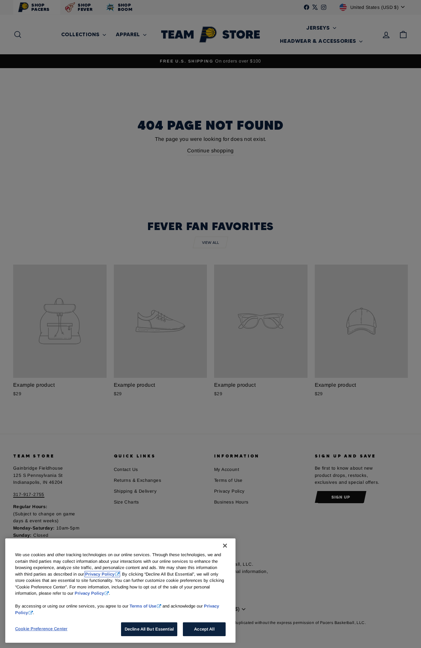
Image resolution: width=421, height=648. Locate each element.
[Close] (225, 545)
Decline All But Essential (149, 629)
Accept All (204, 629)
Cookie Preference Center (41, 628)
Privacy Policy (99, 574)
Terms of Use (143, 606)
